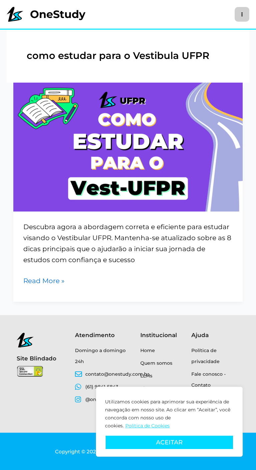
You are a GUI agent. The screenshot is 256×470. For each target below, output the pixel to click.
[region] (169, 422)
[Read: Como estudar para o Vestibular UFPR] (128, 147)
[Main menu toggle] (242, 14)
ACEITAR (169, 442)
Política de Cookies (147, 426)
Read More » (44, 280)
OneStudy (57, 14)
